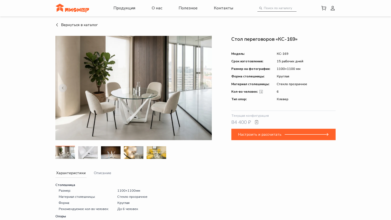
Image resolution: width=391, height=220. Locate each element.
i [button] (261, 91)
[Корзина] (324, 8)
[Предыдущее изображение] (63, 88)
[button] (133, 88)
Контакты (223, 8)
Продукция (124, 8)
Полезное (188, 8)
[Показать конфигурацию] (257, 122)
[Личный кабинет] (333, 8)
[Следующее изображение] (204, 88)
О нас (157, 8)
